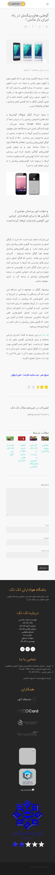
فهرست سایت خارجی (27, 619)
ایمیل (46, 538)
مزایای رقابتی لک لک (27, 629)
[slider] (37, 387)
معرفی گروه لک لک (27, 626)
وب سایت (45, 550)
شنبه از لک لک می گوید (10, 450)
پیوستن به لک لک (27, 641)
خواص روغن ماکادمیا (45, 448)
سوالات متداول (27, 638)
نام (47, 525)
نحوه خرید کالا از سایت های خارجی (21, 453)
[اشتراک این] (39, 27)
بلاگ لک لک (27, 623)
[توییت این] (26, 27)
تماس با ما (27, 635)
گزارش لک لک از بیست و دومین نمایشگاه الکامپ (34, 456)
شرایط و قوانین (28, 632)
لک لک (45, 335)
